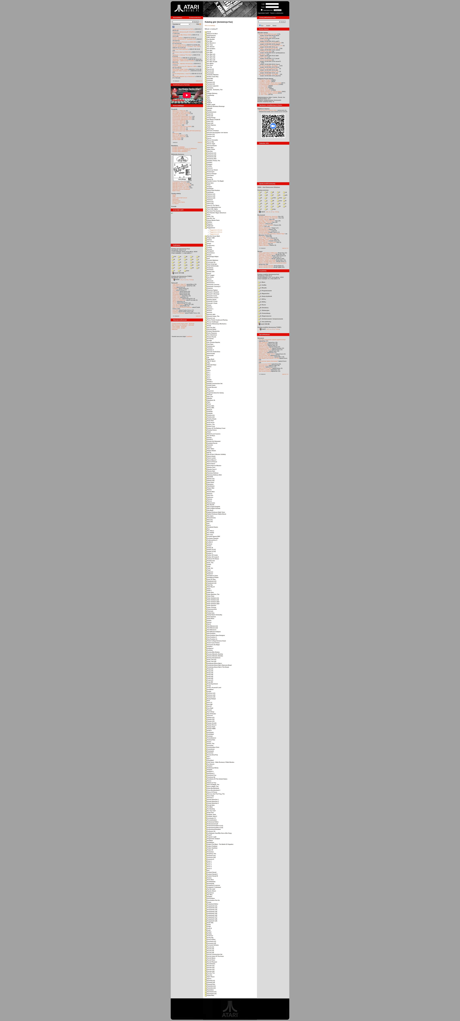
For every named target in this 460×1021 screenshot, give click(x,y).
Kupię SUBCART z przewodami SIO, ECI (271, 45)
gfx (286, 195)
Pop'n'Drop (210, 712)
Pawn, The (210, 216)
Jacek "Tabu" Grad (264, 238)
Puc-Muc (210, 894)
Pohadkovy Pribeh (212, 577)
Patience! (210, 199)
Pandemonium (211, 112)
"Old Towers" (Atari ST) (179, 284)
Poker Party (210, 596)
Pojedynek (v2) (211, 583)
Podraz (209, 545)
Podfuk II (210, 542)
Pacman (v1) (211, 82)
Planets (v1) (210, 478)
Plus (208, 529)
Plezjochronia (211, 517)
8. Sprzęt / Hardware (265, 90)
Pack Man (210, 78)
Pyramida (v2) (211, 988)
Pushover (210, 935)
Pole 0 (209, 624)
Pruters (209, 878)
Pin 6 (208, 376)
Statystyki (175, 329)
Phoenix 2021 (211, 314)
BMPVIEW (175, 133)
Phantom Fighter (212, 290)
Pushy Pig (210, 937)
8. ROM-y (263, 302)
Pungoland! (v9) (212, 921)
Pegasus (209, 224)
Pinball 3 (209, 381)
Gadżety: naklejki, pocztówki (267, 260)
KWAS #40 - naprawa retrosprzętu (182, 63)
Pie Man (209, 340)
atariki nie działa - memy (266, 37)
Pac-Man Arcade (212, 61)
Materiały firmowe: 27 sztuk (180, 186)
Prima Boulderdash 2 (213, 790)
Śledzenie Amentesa (264, 231)
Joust (174, 290)
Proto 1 (209, 861)
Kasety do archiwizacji (265, 60)
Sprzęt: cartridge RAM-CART (267, 261)
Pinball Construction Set (214, 383)
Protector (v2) (211, 857)
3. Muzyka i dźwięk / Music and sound (270, 83)
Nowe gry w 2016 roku (179, 128)
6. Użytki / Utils (263, 87)
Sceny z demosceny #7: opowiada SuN (183, 39)
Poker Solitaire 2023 (213, 601)
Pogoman (210, 572)
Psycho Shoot (211, 891)
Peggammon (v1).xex (216, 230)
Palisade (209, 108)
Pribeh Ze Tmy (211, 782)
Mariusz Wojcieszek (264, 228)
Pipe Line (210, 396)
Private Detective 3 (213, 803)
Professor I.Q (211, 831)
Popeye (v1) (210, 717)
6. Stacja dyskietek (266, 296)
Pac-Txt (209, 67)
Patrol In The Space (213, 205)
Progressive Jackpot (213, 838)
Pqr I (208, 756)
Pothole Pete (211, 740)
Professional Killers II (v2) (215, 827)
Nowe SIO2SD (263, 345)
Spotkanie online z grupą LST (181, 70)
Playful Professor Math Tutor (216, 512)
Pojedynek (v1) (211, 581)
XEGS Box (262, 367)
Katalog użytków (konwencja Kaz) (268, 274)
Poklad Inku (210, 613)
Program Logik (211, 837)
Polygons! (210, 648)
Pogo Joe (210, 568)
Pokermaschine (212, 609)
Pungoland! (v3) (212, 909)
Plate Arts (210, 495)
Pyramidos (210, 990)
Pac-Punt (210, 65)
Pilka (208, 363)
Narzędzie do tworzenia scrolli (181, 113)
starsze (200, 142)
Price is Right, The (212, 786)
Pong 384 (210, 682)
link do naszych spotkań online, (268, 110)
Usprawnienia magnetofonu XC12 (182, 116)
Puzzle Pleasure (212, 962)
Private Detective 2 (213, 801)
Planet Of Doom (212, 461)
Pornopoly (210, 732)
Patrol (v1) (210, 201)
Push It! (209, 928)
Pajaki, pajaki (211, 104)
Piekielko (210, 348)
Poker (209, 588)
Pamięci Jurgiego (177, 37)
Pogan (209, 564)
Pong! (209, 685)
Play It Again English (213, 506)
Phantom (210, 288)
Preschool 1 (210, 773)
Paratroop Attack (212, 170)
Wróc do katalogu (210, 25)
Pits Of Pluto (211, 435)
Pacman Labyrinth (212, 86)
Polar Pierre (210, 618)
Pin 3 (208, 374)
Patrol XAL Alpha (212, 209)
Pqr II (208, 758)
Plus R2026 (210, 532)
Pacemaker (210, 73)
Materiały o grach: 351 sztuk (180, 187)
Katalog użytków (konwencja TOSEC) (269, 327)
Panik (208, 127)
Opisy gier (174, 283)
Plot (208, 523)
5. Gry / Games (263, 86)
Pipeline (209, 398)
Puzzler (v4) (210, 971)
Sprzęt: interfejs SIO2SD (266, 267)
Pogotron (210, 573)
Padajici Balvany (212, 93)
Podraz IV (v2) (211, 551)
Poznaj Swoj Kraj (212, 754)
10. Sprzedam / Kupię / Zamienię (268, 93)
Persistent (210, 269)
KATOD (261, 226)
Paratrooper (210, 171)
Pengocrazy (210, 245)
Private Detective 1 (213, 799)
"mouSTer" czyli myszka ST (267, 254)
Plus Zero (210, 534)
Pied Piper (210, 344)
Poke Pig (210, 585)
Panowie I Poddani (213, 130)
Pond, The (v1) (211, 659)
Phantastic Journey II (213, 286)
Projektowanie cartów (265, 349)
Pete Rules (210, 277)
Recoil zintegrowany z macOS (181, 73)
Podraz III (210, 547)
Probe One (210, 812)
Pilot (208, 368)
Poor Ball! (210, 708)
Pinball (209, 379)
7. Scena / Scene (264, 88)
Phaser (209, 305)
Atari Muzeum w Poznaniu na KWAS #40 (184, 42)
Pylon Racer (211, 976)
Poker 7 (209, 590)
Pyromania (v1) (211, 991)
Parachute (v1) (211, 153)
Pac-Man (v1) (211, 54)
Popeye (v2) (210, 719)
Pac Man (209, 41)
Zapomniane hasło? (263, 13)
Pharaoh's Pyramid (213, 292)
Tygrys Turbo (263, 352)
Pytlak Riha (210, 995)
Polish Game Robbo (213, 642)
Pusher (209, 932)
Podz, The (210, 562)
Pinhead (209, 394)
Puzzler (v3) (210, 969)
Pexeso (209, 279)
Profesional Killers (212, 822)
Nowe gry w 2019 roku (179, 122)
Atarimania (175, 199)
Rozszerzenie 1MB (264, 355)
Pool (208, 700)
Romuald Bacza (263, 229)
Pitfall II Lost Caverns (213, 434)
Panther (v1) (211, 134)
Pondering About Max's (214, 663)
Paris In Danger (212, 173)
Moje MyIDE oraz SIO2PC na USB (269, 358)
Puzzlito (209, 975)
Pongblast (210, 689)
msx (280, 200)
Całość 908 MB (265, 324)
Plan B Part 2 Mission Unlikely (216, 454)
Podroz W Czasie (212, 555)
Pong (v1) (210, 669)
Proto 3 (209, 865)
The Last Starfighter (178, 304)
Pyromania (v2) (211, 993)
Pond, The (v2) (211, 661)
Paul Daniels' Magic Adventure (216, 212)
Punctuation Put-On (213, 900)
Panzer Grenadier (212, 140)
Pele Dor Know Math (213, 236)
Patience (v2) (211, 196)
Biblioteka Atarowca (177, 154)
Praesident (210, 760)
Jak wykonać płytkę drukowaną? (268, 361)
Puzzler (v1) (210, 965)
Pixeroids (210, 445)
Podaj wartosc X (212, 540)
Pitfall (209, 432)
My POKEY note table (265, 51)
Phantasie (210, 281)
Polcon (209, 622)
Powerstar (210, 753)
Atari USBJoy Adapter (265, 255)
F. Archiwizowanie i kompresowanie (271, 319)
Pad (208, 91)
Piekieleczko (211, 346)
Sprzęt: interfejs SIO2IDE (266, 265)
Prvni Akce (210, 879)
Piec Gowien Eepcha (213, 342)
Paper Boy (210, 147)
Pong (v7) (210, 680)
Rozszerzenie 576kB (265, 364)
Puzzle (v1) (210, 947)
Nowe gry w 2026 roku (179, 110)
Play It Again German (213, 508)
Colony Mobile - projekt (178, 328)
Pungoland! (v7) (212, 917)
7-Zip (187, 279)
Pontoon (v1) (211, 693)
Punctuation (211, 898)
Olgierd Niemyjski (264, 245)
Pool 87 (209, 706)
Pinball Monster (212, 387)
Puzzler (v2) (210, 967)
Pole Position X (212, 637)
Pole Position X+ (212, 639)
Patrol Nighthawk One (214, 207)
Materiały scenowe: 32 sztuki (180, 183)
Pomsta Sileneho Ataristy (215, 654)
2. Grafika (263, 285)
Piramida (210, 411)
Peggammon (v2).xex (216, 232)
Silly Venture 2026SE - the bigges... (269, 65)
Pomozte (210, 650)
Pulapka (209, 896)
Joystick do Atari (263, 351)
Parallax (209, 166)
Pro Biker (210, 807)
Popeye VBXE (211, 728)
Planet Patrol (211, 463)
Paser (208, 184)
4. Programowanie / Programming (268, 84)
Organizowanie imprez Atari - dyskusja (183, 323)
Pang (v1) (210, 114)
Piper (208, 402)
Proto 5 (209, 868)
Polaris (209, 620)
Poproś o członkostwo (276, 13)
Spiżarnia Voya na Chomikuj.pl (181, 189)
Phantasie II (210, 282)
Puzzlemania (211, 963)
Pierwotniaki (211, 353)
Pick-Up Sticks (211, 329)
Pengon (209, 247)
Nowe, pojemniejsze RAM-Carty (268, 253)
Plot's (209, 525)
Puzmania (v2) (211, 943)
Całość (177, 279)
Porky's (209, 730)
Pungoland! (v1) (212, 906)
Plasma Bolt (211, 491)
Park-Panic (210, 175)
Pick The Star (211, 327)
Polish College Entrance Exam (216, 641)
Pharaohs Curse (212, 296)
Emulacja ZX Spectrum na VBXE (181, 126)
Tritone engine (176, 138)
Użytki (268, 25)
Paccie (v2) (210, 71)
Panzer (209, 138)
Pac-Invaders (211, 48)
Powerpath (210, 751)
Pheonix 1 (210, 309)
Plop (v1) (210, 519)
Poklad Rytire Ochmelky (214, 614)
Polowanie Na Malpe (213, 644)
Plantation (210, 484)
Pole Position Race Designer (216, 635)
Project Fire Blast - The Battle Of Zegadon (220, 844)
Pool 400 (209, 704)
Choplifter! (175, 288)
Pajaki (209, 101)
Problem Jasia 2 (212, 816)
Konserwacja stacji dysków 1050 (182, 118)
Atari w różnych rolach (265, 368)
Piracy (209, 404)
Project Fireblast (212, 846)
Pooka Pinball (211, 698)
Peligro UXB (211, 238)
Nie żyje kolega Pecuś (178, 45)
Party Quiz (210, 183)
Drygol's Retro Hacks (178, 202)
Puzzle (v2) (210, 948)
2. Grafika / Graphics (265, 81)
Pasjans (209, 186)
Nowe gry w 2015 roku (179, 129)
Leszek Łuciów (263, 232)
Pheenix (209, 307)
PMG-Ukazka (211, 37)
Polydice (209, 646)
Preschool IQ (211, 777)
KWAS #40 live (176, 58)
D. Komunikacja (265, 313)
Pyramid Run (211, 984)
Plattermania (211, 503)
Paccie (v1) (210, 69)
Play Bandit (210, 504)
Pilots (209, 370)
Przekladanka (211, 881)
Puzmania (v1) (211, 941)
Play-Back (210, 510)
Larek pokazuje (176, 125)
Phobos (209, 310)
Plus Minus (210, 530)
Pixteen (209, 447)
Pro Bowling (211, 809)
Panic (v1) (210, 121)
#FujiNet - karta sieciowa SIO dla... (269, 48)
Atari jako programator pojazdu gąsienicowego (272, 339)
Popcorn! (210, 715)
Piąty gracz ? (262, 54)
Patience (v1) (211, 194)
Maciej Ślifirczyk (263, 241)
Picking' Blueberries (213, 331)
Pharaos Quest (211, 299)
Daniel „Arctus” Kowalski (266, 225)
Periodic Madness (212, 260)
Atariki (174, 195)
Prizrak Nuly (211, 805)
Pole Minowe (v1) (212, 626)
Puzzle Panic (211, 960)
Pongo (209, 691)
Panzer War (210, 142)
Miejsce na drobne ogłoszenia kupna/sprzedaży (273, 263)
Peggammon (211, 227)
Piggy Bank (210, 359)
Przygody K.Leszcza (213, 885)
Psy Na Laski (211, 889)
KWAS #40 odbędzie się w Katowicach (183, 76)
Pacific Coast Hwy (212, 76)
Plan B (209, 452)
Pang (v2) (210, 115)
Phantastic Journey (213, 284)
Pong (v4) (210, 674)
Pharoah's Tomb (212, 303)
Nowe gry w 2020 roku (179, 120)
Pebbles (209, 222)
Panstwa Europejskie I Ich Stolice (217, 132)
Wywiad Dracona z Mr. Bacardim (268, 218)
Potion (209, 741)
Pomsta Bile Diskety (213, 652)
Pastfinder (210, 188)
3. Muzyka (263, 287)
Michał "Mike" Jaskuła (265, 222)
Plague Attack (211, 450)
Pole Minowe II (211, 629)
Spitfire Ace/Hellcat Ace (179, 300)
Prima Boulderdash (213, 788)
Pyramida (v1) (211, 986)
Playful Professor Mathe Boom (216, 514)
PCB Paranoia (211, 35)
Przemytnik (210, 883)
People (209, 254)
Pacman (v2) (211, 84)
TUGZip (191, 279)
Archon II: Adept (177, 298)
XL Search (175, 203)
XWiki (174, 196)
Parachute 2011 (211, 158)
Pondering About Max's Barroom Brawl (219, 665)
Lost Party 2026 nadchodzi (180, 49)
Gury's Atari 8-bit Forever (179, 198)
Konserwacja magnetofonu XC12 (182, 119)
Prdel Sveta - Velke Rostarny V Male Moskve (220, 762)
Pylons (209, 978)
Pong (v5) (210, 676)
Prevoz (209, 781)
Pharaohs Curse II (212, 297)
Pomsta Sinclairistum (213, 657)
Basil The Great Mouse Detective (182, 307)
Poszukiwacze (211, 738)
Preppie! (209, 769)
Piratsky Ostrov (212, 430)
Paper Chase (211, 149)
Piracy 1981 (210, 407)
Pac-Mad (209, 52)
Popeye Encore (211, 725)
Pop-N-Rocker (211, 713)
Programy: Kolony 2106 (265, 257)
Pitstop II (210, 439)
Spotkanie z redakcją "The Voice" (182, 55)
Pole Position (211, 633)
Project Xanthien (212, 848)
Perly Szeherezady (212, 266)
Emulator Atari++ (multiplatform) (181, 150)
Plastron (209, 493)
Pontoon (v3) (211, 697)
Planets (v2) (210, 480)
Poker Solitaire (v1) (213, 598)
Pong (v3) (210, 672)
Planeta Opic (211, 471)
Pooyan (209, 710)
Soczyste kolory (263, 365)
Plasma (209, 489)
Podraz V (210, 553)
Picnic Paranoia (212, 333)
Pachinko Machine (212, 74)
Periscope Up (211, 262)
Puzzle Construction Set (214, 954)
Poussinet (210, 745)
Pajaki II (209, 102)
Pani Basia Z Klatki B (213, 119)
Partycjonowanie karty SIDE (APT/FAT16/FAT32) (186, 130)
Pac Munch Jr (211, 43)
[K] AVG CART (263, 57)
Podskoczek (211, 560)
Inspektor (175, 311)
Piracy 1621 (210, 406)
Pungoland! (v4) (212, 911)
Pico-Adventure (212, 335)
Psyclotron (210, 893)
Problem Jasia (211, 814)
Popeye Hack (211, 726)
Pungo (209, 902)
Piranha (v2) (211, 417)
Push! (209, 930)
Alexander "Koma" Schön (266, 239)
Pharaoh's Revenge (213, 294)
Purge (209, 926)
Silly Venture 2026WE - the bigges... (269, 74)
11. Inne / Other (263, 94)
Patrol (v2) (210, 203)
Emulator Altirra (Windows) (180, 151)
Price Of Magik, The (213, 784)
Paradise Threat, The (213, 160)
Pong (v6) (210, 678)
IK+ (260, 63)
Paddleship (210, 95)
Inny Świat (175, 310)
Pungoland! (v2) (212, 907)
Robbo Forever (176, 296)
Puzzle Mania (211, 958)
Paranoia (210, 168)
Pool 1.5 (209, 702)
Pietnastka (210, 355)
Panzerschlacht (212, 145)
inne (187, 270)
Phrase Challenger (212, 322)
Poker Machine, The (213, 594)
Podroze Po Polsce (213, 558)
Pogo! (209, 570)
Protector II (210, 859)
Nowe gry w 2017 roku (179, 123)
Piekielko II (210, 350)
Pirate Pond (210, 422)
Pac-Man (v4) (211, 60)
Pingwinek (210, 391)
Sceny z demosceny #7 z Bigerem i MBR (184, 66)
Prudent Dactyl (211, 872)
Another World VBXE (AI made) (268, 34)
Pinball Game (211, 385)
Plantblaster (211, 486)
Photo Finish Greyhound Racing (217, 320)
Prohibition (210, 842)
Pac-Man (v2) (211, 56)
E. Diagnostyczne (265, 316)
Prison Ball (210, 796)
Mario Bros (175, 293)
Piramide (210, 413)
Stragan (260, 251)
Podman (209, 544)
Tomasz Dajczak (264, 219)
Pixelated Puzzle (212, 443)
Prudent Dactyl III (212, 876)
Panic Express (211, 125)
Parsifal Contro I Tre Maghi (215, 181)
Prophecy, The (211, 853)
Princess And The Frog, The (216, 794)
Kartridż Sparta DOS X (179, 115)
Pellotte (209, 240)
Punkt (209, 924)
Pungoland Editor (212, 904)
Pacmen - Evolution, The (214, 89)
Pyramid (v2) (211, 982)
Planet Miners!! (211, 460)
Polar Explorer (211, 616)
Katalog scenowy (263, 190)
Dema (274, 25)
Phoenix (209, 312)
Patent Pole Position (213, 190)
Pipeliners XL (211, 400)
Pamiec (209, 110)
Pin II (208, 378)
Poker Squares (211, 605)
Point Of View (211, 579)
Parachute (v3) (211, 156)
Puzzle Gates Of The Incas (215, 956)
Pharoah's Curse (212, 301)
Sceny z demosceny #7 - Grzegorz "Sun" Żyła (186, 46)
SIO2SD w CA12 (263, 346)
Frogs (174, 287)
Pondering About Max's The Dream (218, 667)
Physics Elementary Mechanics (216, 323)
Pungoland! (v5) (212, 913)
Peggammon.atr (214, 234)
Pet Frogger (210, 275)
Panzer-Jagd (211, 143)
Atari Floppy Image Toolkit (180, 69)
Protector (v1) (211, 855)
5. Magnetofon (264, 293)
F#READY (262, 223)
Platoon (209, 501)
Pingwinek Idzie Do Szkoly (215, 393)
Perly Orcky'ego (212, 264)
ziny (274, 209)
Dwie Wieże (175, 306)
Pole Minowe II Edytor (214, 631)
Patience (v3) (211, 198)
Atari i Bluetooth (263, 342)
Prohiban (210, 840)
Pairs (208, 99)
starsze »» (199, 81)
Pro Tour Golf (211, 810)
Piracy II (209, 409)
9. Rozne (263, 304)
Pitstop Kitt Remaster (214, 441)
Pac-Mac (209, 50)
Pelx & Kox (210, 241)
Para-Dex (210, 151)
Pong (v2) (210, 670)
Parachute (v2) (211, 155)
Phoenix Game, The (213, 316)
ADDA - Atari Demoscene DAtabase (269, 187)
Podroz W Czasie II (213, 557)
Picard (209, 325)
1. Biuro (262, 282)
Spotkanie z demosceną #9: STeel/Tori (183, 32)
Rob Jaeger (262, 236)
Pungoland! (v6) (212, 915)
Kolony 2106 (176, 297)
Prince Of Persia (212, 792)
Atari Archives (176, 200)
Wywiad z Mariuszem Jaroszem (268, 216)
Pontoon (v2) (211, 695)
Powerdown (211, 749)
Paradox (209, 162)
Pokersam (210, 611)
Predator (209, 766)
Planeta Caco (211, 467)
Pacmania (210, 88)
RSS (197, 24)
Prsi (208, 870)
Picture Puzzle (211, 337)
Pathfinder (210, 192)
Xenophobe (175, 294)
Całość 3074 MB (179, 273)
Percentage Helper (212, 256)
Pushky (209, 934)
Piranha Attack (211, 419)
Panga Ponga (211, 117)
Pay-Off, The (211, 218)
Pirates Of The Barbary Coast (216, 428)
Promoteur (210, 852)
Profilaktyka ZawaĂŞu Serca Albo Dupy (219, 833)
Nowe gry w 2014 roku (179, 136)
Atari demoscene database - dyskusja (183, 325)
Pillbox (209, 366)
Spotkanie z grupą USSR (179, 59)
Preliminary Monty (212, 768)
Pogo (208, 566)
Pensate (209, 249)
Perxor (209, 273)
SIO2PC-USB (263, 344)
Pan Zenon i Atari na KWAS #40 (181, 52)
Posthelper (210, 734)
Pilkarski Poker (211, 365)
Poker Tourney (211, 607)
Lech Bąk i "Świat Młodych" (267, 220)
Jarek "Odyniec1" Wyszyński (267, 242)
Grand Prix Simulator (178, 313)
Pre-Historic (210, 764)
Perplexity (210, 268)
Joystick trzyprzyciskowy (266, 357)
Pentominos (211, 253)
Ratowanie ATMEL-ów (265, 348)
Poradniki (174, 109)
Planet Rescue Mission (214, 465)
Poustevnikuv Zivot (213, 747)
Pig (208, 357)
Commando (175, 291)
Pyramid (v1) (211, 980)
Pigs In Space (211, 361)
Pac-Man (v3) (211, 58)
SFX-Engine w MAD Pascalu (180, 112)
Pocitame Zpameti (212, 538)
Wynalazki (261, 338)
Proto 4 (209, 866)
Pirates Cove (211, 426)
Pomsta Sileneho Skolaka (215, 656)
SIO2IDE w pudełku (264, 369)
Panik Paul (210, 129)
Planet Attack (211, 456)
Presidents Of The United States (217, 779)
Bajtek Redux (176, 190)
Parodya (209, 177)
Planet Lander (211, 458)
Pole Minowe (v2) (212, 628)
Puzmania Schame (213, 945)
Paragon (209, 164)
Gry (262, 25)
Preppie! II (210, 771)
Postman (210, 736)
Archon (174, 303)
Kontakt (173, 206)
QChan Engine (176, 139)
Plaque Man (210, 488)
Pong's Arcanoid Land (214, 687)
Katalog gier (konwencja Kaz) (180, 248)
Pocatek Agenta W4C (213, 536)
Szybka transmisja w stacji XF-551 (269, 71)
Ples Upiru (210, 516)
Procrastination (212, 820)
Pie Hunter (210, 338)
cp (286, 192)
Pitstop (209, 437)
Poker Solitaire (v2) (213, 600)
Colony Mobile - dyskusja (179, 326)
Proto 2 (209, 863)
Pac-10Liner (210, 46)
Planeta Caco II (211, 469)
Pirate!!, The (211, 424)
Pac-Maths (210, 63)
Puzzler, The (211, 973)
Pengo (209, 243)
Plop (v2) (210, 521)
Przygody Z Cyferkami (214, 887)
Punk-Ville (210, 922)
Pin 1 (208, 372)
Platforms (210, 497)
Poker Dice (210, 592)
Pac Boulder (211, 39)
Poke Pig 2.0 (211, 586)
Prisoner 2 (210, 797)
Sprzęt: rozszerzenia (265, 258)
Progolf (209, 835)
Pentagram (210, 251)
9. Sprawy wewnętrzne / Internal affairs (270, 91)
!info (274, 198)
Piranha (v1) (211, 415)
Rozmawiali (261, 215)
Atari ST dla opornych (178, 135)
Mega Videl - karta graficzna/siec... (269, 68)
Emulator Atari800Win (178, 147)
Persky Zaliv (211, 271)
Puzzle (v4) (210, 952)
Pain (208, 97)
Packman (210, 80)
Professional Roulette (214, 829)
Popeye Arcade (211, 723)
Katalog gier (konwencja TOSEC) (181, 276)
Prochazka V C (211, 818)
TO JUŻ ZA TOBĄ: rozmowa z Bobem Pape (271, 233)
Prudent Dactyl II (212, 874)
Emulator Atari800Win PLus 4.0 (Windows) (184, 148)
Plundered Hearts (212, 527)
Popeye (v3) (210, 721)
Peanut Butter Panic (213, 220)
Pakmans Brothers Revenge (215, 106)
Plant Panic (210, 482)
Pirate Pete (210, 420)
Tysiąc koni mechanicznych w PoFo (182, 29)
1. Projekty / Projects (265, 80)
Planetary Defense (212, 473)
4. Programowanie (266, 290)
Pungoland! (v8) (212, 919)
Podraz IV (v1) (211, 549)
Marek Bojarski (263, 243)
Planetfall (210, 476)
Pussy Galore (211, 939)
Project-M (210, 850)
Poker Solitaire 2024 (213, 603)
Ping (208, 389)
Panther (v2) (211, 136)
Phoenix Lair (211, 318)
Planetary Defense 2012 (214, 475)
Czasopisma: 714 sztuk (179, 182)
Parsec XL (210, 179)
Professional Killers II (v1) (215, 825)
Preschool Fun (211, 775)
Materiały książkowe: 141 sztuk (181, 185)
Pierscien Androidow (213, 351)
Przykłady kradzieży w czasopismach (270, 42)
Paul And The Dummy (214, 211)
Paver (208, 214)
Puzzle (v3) (210, 950)
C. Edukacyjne (264, 310)
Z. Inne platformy (265, 321)
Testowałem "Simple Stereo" (267, 354)
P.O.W (209, 32)
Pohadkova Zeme (212, 575)
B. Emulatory (264, 307)
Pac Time (210, 45)
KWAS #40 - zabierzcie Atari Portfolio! (183, 60)
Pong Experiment (212, 684)
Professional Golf (212, 824)
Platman (209, 499)
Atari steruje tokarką (264, 371)
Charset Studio (263, 40)
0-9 (175, 256)
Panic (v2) (210, 123)
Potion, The (210, 743)
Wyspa (174, 301)
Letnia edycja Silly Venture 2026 (181, 35)
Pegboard (210, 226)
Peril (208, 258)
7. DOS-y (263, 299)
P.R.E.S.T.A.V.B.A (212, 33)
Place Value (210, 448)
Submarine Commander (179, 285)
